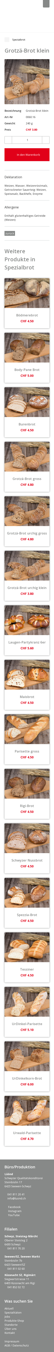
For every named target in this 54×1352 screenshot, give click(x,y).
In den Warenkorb (28, 154)
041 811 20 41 (16, 1194)
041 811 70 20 (16, 1248)
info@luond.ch (16, 1198)
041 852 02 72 (16, 1287)
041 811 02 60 (16, 1268)
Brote (6, 39)
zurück (9, 233)
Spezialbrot (18, 39)
